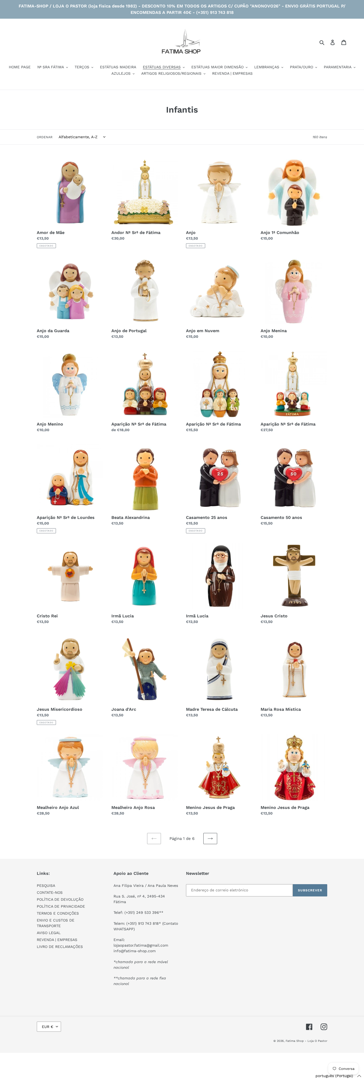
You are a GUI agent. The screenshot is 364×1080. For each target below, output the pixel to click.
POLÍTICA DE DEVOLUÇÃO (60, 899)
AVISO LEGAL (48, 933)
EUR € (47, 1027)
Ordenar (44, 137)
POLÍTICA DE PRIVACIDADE (61, 906)
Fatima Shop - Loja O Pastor (306, 1041)
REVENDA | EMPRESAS (57, 940)
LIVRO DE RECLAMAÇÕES (60, 946)
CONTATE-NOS (50, 892)
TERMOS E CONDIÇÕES (58, 913)
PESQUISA (46, 885)
